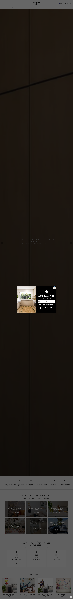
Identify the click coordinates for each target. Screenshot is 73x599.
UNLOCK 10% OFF (46, 308)
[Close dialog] (54, 288)
